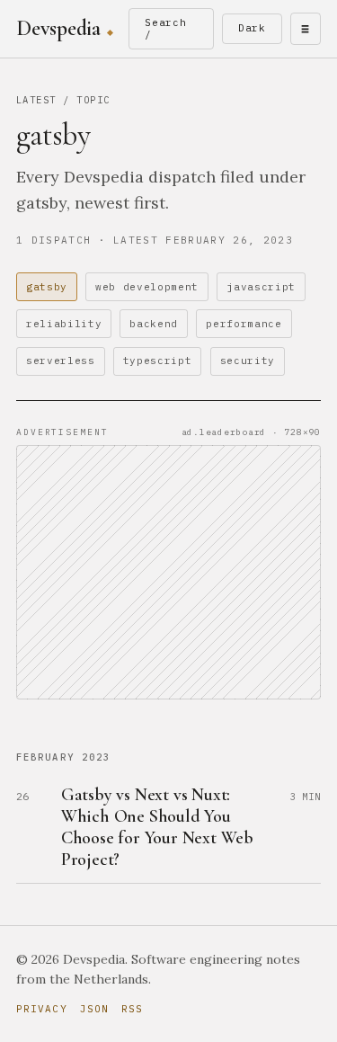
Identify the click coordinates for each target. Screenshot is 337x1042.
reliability (64, 323)
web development (147, 287)
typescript (157, 360)
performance (243, 323)
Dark (252, 28)
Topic (93, 100)
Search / (166, 28)
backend (153, 323)
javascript (261, 287)
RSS (132, 1008)
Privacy (41, 1008)
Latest (36, 100)
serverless (60, 360)
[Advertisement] (168, 572)
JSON (94, 1008)
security (247, 360)
